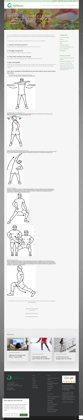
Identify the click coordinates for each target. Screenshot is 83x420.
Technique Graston (51, 406)
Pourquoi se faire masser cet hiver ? (67, 65)
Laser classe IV (50, 381)
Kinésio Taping (50, 407)
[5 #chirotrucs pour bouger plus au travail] (65, 349)
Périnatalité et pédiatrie (64, 45)
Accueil (34, 378)
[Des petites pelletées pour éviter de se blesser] (41, 349)
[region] (15, 408)
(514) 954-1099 (11, 390)
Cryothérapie (49, 400)
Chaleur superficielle (51, 398)
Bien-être (61, 39)
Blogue (34, 383)
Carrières (34, 381)
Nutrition (49, 390)
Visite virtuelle (35, 387)
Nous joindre (35, 385)
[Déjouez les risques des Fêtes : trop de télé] (18, 349)
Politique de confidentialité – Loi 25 (67, 47)
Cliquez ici (69, 388)
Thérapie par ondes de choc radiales (52, 379)
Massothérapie (50, 386)
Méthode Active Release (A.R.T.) (53, 396)
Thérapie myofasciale (51, 411)
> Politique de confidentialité (67, 402)
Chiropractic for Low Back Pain (66, 63)
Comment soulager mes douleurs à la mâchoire (67, 58)
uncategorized (62, 50)
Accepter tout (23, 414)
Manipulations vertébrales (52, 409)
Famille (61, 43)
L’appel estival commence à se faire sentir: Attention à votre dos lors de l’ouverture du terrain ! (67, 68)
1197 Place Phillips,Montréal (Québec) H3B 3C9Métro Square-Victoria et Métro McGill (14, 384)
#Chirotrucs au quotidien (13, 23)
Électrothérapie (50, 402)
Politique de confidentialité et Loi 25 (67, 61)
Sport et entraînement (64, 48)
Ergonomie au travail (64, 41)
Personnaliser (8, 414)
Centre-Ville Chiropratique (32, 308)
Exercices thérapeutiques (52, 404)
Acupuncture (49, 388)
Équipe (34, 380)
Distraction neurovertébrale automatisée (52, 384)
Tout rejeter (15, 414)
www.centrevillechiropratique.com (31, 316)
